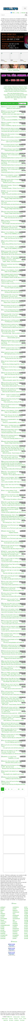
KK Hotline (11, 1020)
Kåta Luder (9, 93)
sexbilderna (16, 907)
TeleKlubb (11, 1018)
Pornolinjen (22, 1020)
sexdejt (2, 928)
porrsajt (2, 930)
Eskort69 (15, 93)
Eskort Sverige (14, 89)
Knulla (24, 96)
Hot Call (20, 1018)
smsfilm (15, 909)
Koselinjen (10, 88)
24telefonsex (16, 912)
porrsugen (3, 932)
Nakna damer (14, 97)
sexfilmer (3, 923)
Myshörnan (6, 1020)
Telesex (25, 87)
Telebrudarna (15, 87)
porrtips (26, 918)
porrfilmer (15, 932)
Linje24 (5, 87)
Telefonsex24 (16, 88)
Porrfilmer (20, 96)
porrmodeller (4, 918)
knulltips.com (9, 1016)
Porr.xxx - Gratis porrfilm (14, 70)
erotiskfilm (15, 917)
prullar (25, 907)
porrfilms (15, 927)
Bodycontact (24, 91)
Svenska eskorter (22, 89)
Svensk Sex (15, 96)
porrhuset (3, 937)
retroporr (15, 922)
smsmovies (3, 922)
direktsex (3, 913)
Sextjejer (6, 91)
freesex (2, 920)
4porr (14, 913)
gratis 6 (2, 910)
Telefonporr (22, 88)
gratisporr (3, 907)
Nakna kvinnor (20, 93)
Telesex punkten (16, 1016)
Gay (18, 12)
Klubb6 (15, 91)
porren (25, 933)
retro (14, 920)
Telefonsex (20, 87)
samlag (26, 915)
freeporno (15, 910)
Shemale (23, 12)
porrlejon (3, 915)
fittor (2, 912)
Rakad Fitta (9, 96)
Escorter (14, 94)
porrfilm (2, 909)
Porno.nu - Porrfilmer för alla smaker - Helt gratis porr (14, 69)
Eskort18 (19, 91)
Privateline (23, 1016)
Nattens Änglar (5, 1018)
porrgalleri (15, 925)
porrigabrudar (4, 935)
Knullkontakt (18, 94)
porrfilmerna (16, 928)
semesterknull (16, 918)
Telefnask (16, 1018)
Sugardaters (7, 97)
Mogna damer (20, 97)
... (15, 789)
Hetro (13, 12)
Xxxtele (24, 1018)
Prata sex (6, 88)
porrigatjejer (16, 935)
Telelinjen (9, 87)
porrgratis (15, 923)
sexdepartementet (5, 925)
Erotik (23, 94)
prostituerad (16, 915)
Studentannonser (7, 94)
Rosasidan (10, 91)
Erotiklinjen (16, 1020)
